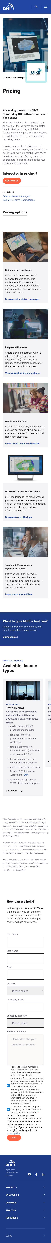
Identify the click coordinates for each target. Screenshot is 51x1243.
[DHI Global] (8, 6)
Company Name (15, 999)
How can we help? (16, 1031)
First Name (12, 934)
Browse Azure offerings (18, 517)
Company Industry (17, 1015)
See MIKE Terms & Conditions (19, 199)
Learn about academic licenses (22, 443)
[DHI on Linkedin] (43, 1174)
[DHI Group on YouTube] (29, 1174)
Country (11, 983)
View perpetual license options (22, 373)
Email (10, 967)
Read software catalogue (16, 196)
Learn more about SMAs (18, 594)
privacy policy (13, 1133)
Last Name (12, 950)
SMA (26, 774)
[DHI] (12, 1163)
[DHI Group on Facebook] (36, 1174)
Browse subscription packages (22, 299)
